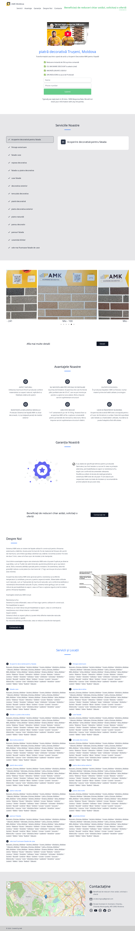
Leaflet (72, 915)
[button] (46, 897)
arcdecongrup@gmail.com (103, 899)
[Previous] (9, 296)
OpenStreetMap (80, 915)
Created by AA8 (17, 928)
